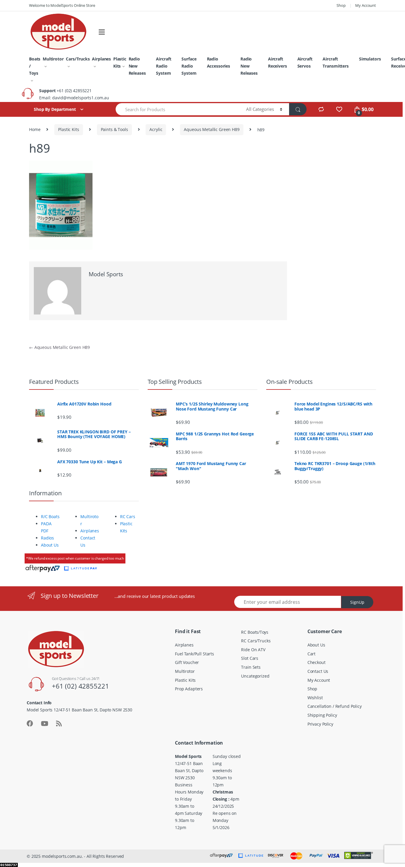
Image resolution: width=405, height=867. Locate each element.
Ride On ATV (253, 649)
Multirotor (53, 59)
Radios (47, 538)
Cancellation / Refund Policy (334, 706)
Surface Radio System (188, 66)
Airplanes (101, 59)
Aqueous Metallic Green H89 (211, 129)
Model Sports (106, 274)
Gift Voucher (187, 662)
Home (34, 129)
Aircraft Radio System (163, 66)
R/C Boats (50, 516)
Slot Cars (249, 658)
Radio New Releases (137, 66)
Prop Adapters (189, 689)
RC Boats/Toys (254, 632)
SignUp (357, 602)
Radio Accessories (218, 62)
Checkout (316, 662)
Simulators (370, 59)
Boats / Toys (34, 66)
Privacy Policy (320, 724)
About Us (50, 545)
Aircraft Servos (304, 62)
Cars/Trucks (78, 59)
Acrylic (155, 129)
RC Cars (127, 516)
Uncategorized (255, 676)
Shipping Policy (322, 715)
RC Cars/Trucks (255, 641)
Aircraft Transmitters (335, 62)
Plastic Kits (119, 62)
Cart (311, 654)
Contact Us (318, 671)
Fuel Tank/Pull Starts (194, 654)
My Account (365, 5)
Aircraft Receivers (277, 62)
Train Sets (251, 667)
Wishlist (315, 697)
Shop (341, 5)
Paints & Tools (114, 129)
